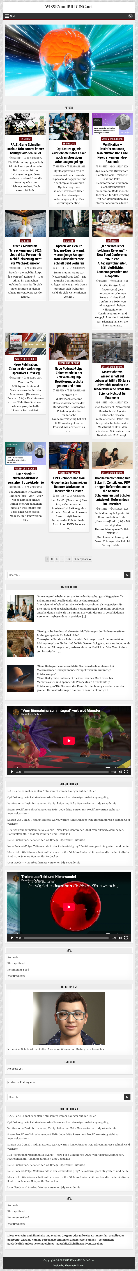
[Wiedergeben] (12, 772)
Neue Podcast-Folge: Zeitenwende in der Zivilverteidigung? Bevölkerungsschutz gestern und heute (69, 377)
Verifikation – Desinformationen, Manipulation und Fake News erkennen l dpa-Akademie (112, 153)
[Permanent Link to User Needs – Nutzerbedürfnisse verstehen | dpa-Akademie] (25, 453)
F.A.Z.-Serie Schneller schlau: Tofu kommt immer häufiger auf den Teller (25, 148)
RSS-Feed (16, 158)
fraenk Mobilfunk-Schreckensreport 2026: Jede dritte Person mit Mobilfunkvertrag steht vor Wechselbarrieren (25, 254)
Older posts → (82, 559)
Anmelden (13, 957)
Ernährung (25, 139)
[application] (69, 740)
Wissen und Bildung (112, 139)
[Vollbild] (126, 772)
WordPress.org (16, 975)
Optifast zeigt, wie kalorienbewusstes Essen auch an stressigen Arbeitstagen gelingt (69, 155)
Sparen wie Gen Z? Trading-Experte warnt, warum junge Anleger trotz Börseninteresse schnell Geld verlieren (69, 254)
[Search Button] (130, 16)
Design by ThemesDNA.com (69, 1265)
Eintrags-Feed (16, 963)
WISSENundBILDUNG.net (69, 6)
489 (68, 559)
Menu (12, 16)
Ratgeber (25, 240)
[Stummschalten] (120, 772)
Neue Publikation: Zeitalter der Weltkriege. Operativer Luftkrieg (26, 368)
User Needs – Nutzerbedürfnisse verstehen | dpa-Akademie (26, 478)
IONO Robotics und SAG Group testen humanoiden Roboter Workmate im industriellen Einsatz (69, 484)
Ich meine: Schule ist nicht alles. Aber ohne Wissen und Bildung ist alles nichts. (55, 1049)
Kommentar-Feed (18, 969)
